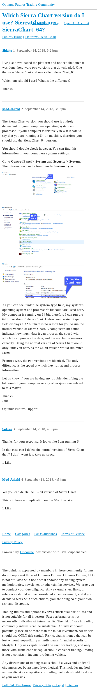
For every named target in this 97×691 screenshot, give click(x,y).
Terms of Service (73, 534)
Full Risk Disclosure (16, 685)
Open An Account (76, 23)
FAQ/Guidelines (45, 534)
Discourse (27, 552)
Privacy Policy (12, 542)
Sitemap (72, 685)
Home (6, 534)
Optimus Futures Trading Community (28, 4)
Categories (22, 534)
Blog (56, 23)
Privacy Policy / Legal (48, 685)
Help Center (40, 23)
